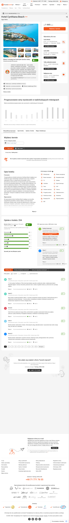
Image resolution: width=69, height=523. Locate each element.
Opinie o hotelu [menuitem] (30, 130)
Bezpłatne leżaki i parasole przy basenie (60, 177)
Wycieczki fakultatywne (41, 469)
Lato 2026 (31, 4)
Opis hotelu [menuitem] (20, 130)
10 (36, 346)
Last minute (47, 39)
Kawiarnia (58, 195)
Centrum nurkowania (47, 189)
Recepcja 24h (46, 198)
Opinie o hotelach (23, 467)
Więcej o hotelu (7, 91)
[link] (25, 5)
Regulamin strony (57, 460)
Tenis (44, 186)
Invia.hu (46, 515)
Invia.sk (41, 515)
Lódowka (45, 183)
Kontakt (3, 469)
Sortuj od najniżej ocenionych (21, 270)
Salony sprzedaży (5, 462)
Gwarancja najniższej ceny (25, 471)
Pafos (19, 8)
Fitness (58, 189)
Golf (57, 186)
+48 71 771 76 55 (34, 479)
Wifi (44, 201)
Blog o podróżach (23, 460)
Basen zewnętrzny (60, 174)
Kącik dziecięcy (60, 183)
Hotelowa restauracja (47, 195)
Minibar (58, 180)
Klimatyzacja (46, 174)
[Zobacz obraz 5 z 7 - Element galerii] (21, 55)
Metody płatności (23, 464)
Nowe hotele (22, 469)
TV (44, 180)
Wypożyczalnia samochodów (43, 464)
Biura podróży (4, 467)
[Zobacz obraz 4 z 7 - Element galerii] (35, 50)
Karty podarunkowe (40, 460)
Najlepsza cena (48, 73)
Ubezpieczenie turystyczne (42, 467)
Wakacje (11, 8)
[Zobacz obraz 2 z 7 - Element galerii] (21, 50)
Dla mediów (4, 464)
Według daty (8, 270)
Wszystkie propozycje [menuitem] (9, 130)
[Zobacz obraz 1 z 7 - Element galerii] (10, 52)
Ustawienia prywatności (58, 464)
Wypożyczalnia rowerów (60, 198)
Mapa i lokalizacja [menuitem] (41, 130)
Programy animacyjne (47, 192)
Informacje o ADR (57, 467)
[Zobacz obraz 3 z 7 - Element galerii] (28, 50)
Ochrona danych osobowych (59, 462)
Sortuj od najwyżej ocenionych (39, 270)
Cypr (16, 8)
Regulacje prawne (57, 469)
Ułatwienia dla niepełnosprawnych (60, 192)
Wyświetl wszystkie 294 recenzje (10, 61)
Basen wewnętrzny (47, 177)
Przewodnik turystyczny (24, 462)
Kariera (3, 471)
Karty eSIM (38, 471)
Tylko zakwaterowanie (50, 62)
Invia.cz (37, 515)
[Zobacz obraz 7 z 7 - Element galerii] (35, 55)
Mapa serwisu (4, 473)
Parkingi (38, 462)
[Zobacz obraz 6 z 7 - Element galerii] (28, 55)
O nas (2, 460)
